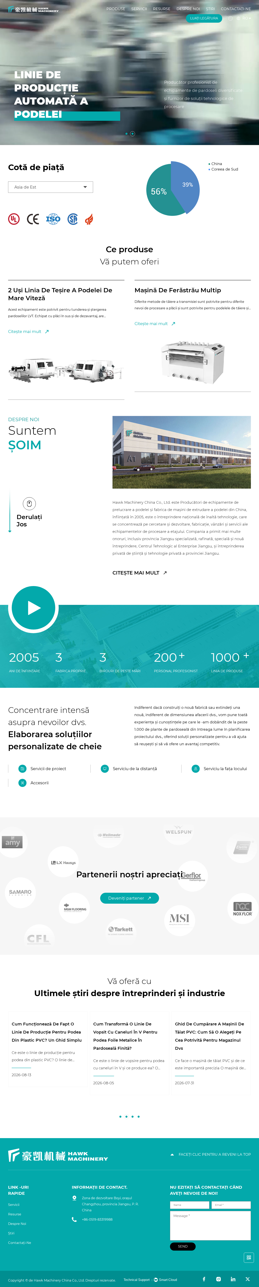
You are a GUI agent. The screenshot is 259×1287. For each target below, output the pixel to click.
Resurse (161, 9)
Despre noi (188, 9)
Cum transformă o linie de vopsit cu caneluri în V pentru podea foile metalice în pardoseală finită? (44, 1036)
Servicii (139, 9)
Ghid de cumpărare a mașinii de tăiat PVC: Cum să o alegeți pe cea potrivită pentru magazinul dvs (127, 1036)
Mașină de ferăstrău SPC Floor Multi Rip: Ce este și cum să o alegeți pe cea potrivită (207, 1032)
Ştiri (210, 9)
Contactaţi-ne (236, 9)
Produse (115, 9)
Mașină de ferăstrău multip (51, 290)
